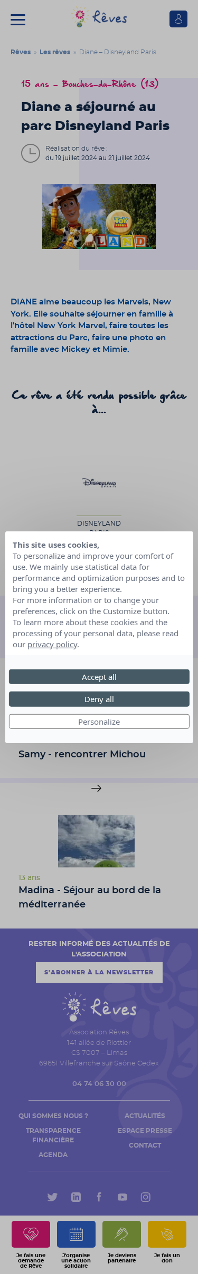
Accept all (99, 676)
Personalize (99, 721)
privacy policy (52, 643)
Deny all (99, 699)
